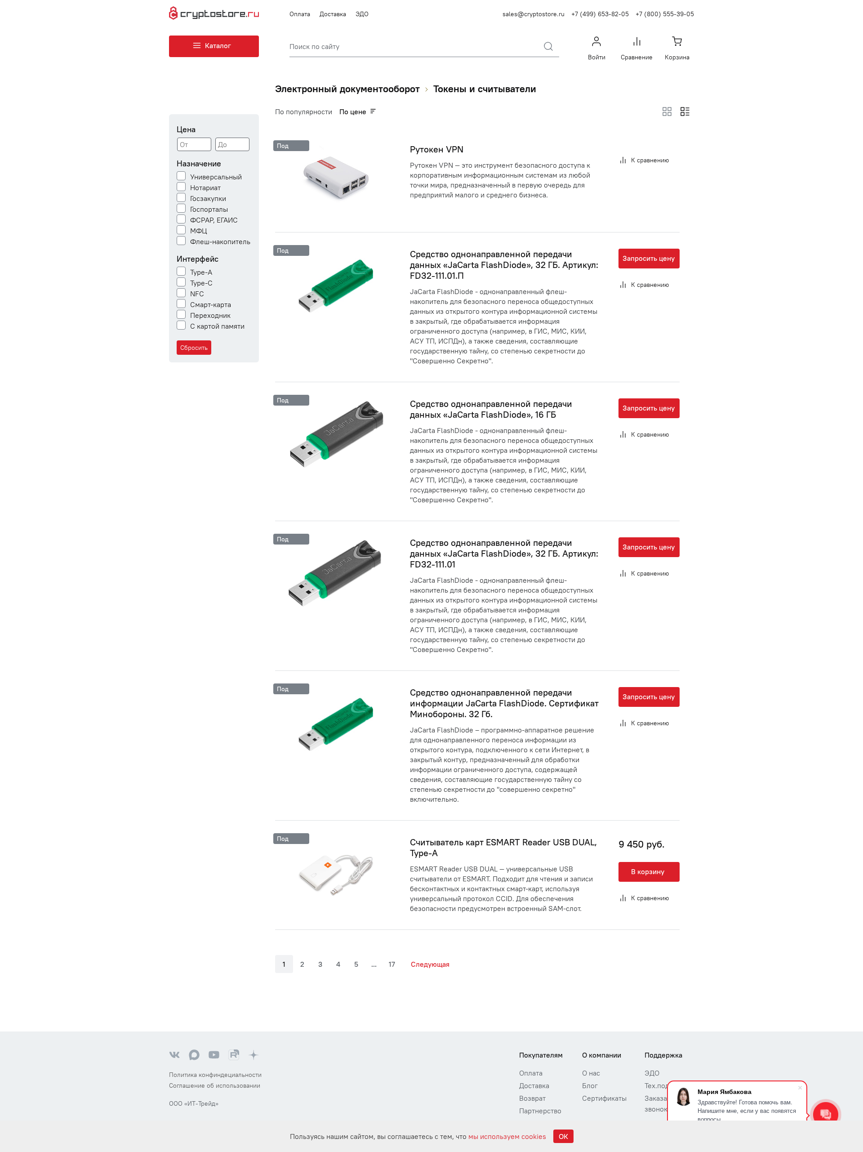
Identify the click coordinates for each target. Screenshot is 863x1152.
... (374, 964)
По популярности (303, 111)
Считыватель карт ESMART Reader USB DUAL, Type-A (503, 847)
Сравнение (637, 57)
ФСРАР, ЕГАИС (214, 219)
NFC (197, 293)
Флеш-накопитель (220, 241)
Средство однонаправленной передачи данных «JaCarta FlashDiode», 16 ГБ (491, 409)
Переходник (210, 315)
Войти (596, 57)
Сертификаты (604, 1098)
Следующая (430, 964)
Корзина (677, 57)
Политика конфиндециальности (215, 1075)
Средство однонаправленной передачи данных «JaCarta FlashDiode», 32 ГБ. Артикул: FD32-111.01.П (504, 264)
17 (392, 964)
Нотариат (205, 187)
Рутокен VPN (436, 149)
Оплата (299, 14)
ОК (563, 1136)
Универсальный (216, 176)
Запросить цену (649, 258)
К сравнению (650, 160)
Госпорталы (209, 209)
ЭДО (362, 14)
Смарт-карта (210, 304)
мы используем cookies (507, 1136)
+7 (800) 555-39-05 (665, 14)
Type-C (201, 282)
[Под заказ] (335, 179)
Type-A (201, 272)
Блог (590, 1085)
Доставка (333, 14)
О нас (591, 1072)
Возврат (532, 1098)
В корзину (647, 871)
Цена (186, 129)
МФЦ (198, 230)
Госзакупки (208, 198)
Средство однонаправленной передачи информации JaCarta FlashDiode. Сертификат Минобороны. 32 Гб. (504, 703)
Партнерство (540, 1110)
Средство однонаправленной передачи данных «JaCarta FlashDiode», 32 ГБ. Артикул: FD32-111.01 (504, 553)
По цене (352, 111)
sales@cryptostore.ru (534, 14)
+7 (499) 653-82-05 (600, 14)
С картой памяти (217, 325)
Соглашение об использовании (214, 1085)
